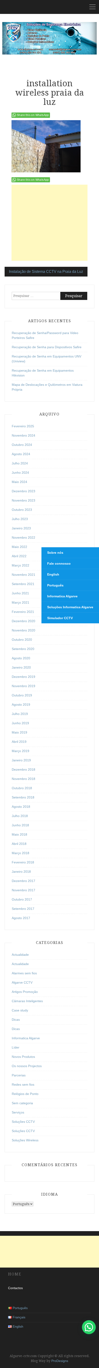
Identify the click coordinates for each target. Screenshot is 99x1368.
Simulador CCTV (60, 618)
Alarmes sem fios (24, 973)
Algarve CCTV (22, 982)
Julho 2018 (20, 816)
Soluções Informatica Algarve (70, 607)
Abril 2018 (19, 844)
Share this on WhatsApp (33, 115)
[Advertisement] (49, 223)
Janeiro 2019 (21, 760)
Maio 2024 (19, 482)
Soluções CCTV (23, 1121)
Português (55, 585)
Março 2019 (20, 751)
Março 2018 (20, 853)
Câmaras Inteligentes (27, 1001)
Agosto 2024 (21, 454)
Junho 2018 (20, 825)
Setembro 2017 (23, 909)
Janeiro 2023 (21, 528)
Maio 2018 (19, 834)
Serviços (18, 1112)
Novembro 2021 (23, 574)
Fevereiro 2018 (23, 862)
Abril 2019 (19, 742)
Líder (15, 1047)
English (53, 574)
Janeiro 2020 (21, 667)
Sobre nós (55, 552)
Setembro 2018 (23, 797)
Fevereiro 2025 (23, 426)
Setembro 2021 (23, 584)
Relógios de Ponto (25, 1094)
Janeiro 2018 (21, 871)
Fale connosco (59, 563)
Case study (20, 1010)
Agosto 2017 (21, 918)
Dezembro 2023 (23, 491)
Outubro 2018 (22, 788)
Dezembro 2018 (23, 769)
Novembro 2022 (23, 537)
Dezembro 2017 (23, 881)
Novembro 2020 (23, 630)
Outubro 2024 (22, 445)
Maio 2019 (19, 732)
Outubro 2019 (22, 695)
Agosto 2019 (21, 704)
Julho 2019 (20, 714)
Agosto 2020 (21, 658)
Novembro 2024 (23, 435)
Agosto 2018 (21, 806)
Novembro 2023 (23, 500)
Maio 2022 (19, 547)
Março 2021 (20, 602)
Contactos (15, 1288)
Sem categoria (22, 1103)
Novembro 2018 (23, 779)
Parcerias (19, 1075)
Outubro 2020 (22, 639)
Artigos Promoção (25, 992)
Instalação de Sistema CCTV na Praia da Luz (46, 272)
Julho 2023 (20, 519)
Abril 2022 (19, 556)
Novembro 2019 (23, 686)
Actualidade (20, 954)
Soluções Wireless (25, 1140)
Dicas (16, 1019)
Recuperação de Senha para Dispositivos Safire (47, 347)
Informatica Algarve (26, 1038)
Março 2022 (20, 565)
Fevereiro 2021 (23, 612)
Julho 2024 (20, 463)
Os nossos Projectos (27, 1066)
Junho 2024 (20, 472)
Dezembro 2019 (23, 677)
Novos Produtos (23, 1057)
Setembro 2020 (23, 649)
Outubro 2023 (22, 510)
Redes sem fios (23, 1084)
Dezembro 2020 (23, 621)
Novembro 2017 (23, 890)
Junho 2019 (20, 723)
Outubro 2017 (22, 899)
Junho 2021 (20, 593)
